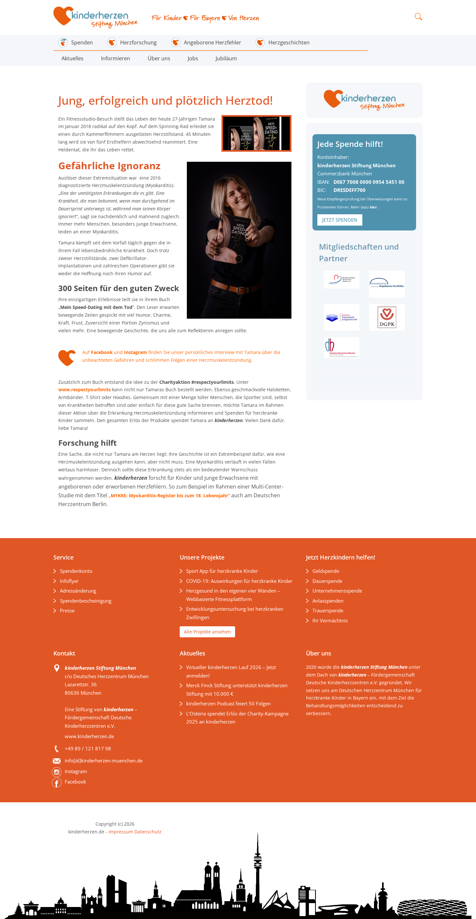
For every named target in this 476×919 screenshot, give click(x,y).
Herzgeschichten (289, 42)
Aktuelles (73, 58)
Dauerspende (327, 581)
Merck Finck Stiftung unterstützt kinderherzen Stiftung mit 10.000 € (237, 689)
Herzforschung (138, 42)
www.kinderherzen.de (89, 736)
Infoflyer (69, 581)
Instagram (135, 352)
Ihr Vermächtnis (330, 620)
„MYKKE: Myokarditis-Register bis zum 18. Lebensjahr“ (169, 495)
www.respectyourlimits (84, 389)
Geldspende (325, 571)
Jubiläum (226, 58)
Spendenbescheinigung (85, 600)
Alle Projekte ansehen (207, 632)
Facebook (102, 352)
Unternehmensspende (337, 590)
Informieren (115, 58)
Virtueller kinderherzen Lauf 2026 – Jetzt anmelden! (231, 671)
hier (373, 207)
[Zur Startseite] (96, 17)
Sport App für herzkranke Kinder (222, 571)
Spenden (82, 42)
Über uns (159, 58)
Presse (67, 610)
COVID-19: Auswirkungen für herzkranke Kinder (239, 581)
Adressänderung (78, 590)
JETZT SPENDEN (339, 220)
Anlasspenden (328, 600)
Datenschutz (147, 832)
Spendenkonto (76, 571)
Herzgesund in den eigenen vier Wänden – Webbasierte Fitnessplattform (233, 594)
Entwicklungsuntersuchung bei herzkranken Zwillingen (234, 613)
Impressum (120, 832)
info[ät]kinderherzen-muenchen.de (103, 760)
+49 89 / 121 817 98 (88, 748)
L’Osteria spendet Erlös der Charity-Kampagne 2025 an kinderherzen (237, 717)
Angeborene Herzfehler (212, 42)
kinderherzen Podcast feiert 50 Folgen (228, 703)
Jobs (193, 58)
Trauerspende (327, 610)
